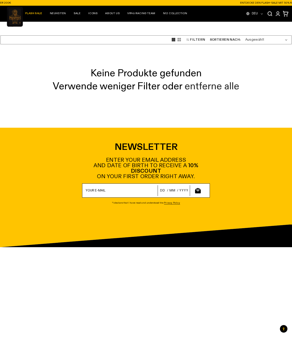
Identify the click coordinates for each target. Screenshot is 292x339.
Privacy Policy (172, 203)
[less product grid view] (179, 39)
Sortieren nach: (225, 39)
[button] (58, 13)
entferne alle (212, 87)
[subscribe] (198, 190)
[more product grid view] (173, 39)
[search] (270, 13)
